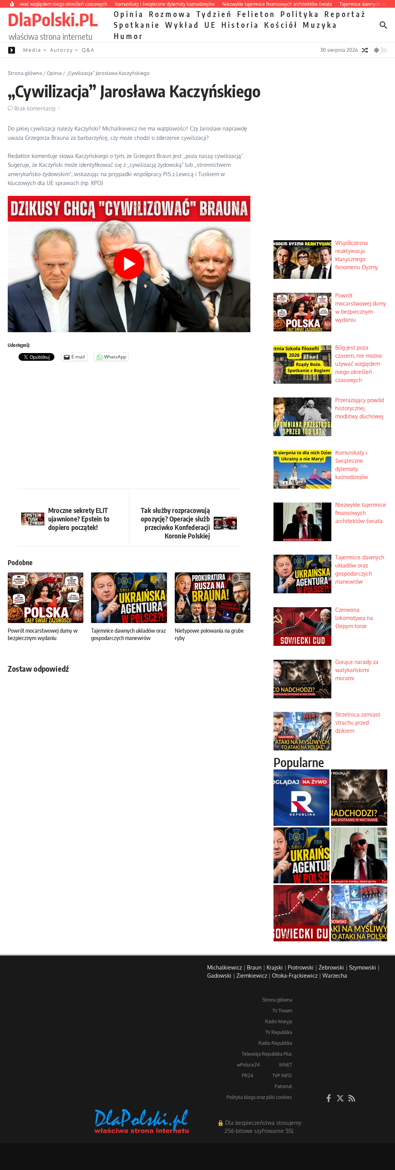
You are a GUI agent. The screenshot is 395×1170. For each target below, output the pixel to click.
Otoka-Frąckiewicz (294, 975)
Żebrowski (331, 967)
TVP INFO (282, 1075)
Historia (240, 24)
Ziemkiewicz (251, 975)
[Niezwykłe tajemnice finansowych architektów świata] (359, 855)
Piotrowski (301, 967)
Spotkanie (137, 24)
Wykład (182, 24)
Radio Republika (275, 1043)
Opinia (129, 14)
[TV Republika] (301, 797)
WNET (285, 1065)
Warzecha (334, 975)
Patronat (283, 1086)
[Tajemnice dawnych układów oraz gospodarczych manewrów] (301, 855)
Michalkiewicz (224, 967)
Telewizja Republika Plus (267, 1054)
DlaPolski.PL (53, 19)
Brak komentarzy (35, 108)
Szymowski (362, 967)
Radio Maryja (278, 1021)
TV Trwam (282, 1011)
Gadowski (219, 975)
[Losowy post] (365, 50)
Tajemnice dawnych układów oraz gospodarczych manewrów (128, 634)
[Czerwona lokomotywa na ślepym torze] (301, 913)
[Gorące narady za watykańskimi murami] (359, 797)
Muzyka (320, 24)
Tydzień (214, 14)
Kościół (281, 24)
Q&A (88, 50)
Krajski (275, 967)
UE (210, 24)
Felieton (256, 14)
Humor (128, 36)
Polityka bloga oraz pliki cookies (259, 1097)
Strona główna (25, 73)
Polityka (300, 14)
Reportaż (345, 14)
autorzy (61, 50)
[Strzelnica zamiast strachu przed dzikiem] (359, 913)
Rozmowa (170, 14)
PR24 (247, 1075)
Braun (254, 967)
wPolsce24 (248, 1065)
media (32, 50)
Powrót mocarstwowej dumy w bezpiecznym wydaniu (43, 634)
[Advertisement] (129, 427)
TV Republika (278, 1032)
